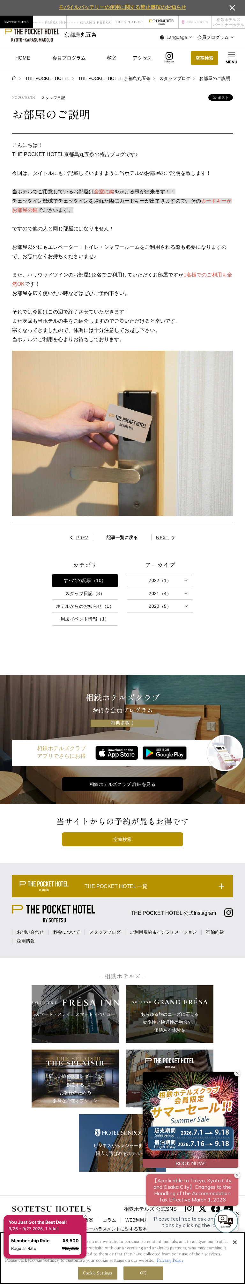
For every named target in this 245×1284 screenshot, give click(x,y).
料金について (66, 932)
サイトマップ (178, 1229)
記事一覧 (122, 537)
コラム (109, 1220)
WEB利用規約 (139, 1220)
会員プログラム (69, 58)
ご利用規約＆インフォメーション (163, 932)
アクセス (142, 58)
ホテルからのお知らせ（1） (85, 606)
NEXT (162, 537)
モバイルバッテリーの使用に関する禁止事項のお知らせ (122, 7)
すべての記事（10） (85, 580)
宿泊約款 (215, 932)
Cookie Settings (98, 1273)
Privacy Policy (170, 1260)
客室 (111, 58)
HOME (22, 58)
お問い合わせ (30, 932)
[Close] (235, 1242)
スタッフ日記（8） (85, 593)
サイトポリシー (178, 1220)
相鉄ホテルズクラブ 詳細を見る (122, 784)
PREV (82, 537)
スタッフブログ (105, 932)
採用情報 (26, 941)
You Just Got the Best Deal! (41, 1196)
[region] (122, 1258)
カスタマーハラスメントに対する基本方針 (113, 1229)
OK (143, 1273)
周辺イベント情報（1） (85, 618)
